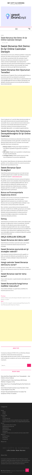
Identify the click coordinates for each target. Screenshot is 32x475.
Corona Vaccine (6, 418)
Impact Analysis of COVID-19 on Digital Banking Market (16, 421)
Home (2, 410)
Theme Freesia (19, 470)
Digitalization (5, 428)
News (2, 35)
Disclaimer (5, 437)
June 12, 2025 (5, 42)
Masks (4, 416)
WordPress (25, 470)
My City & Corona (5, 470)
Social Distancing (6, 429)
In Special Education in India (9, 424)
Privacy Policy (5, 436)
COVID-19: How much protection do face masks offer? (15, 420)
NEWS (4, 412)
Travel (3, 413)
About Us (3, 434)
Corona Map (4, 415)
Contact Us (5, 439)
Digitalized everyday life (8, 426)
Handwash (5, 431)
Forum (2, 423)
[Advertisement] (16, 101)
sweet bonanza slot (17, 176)
